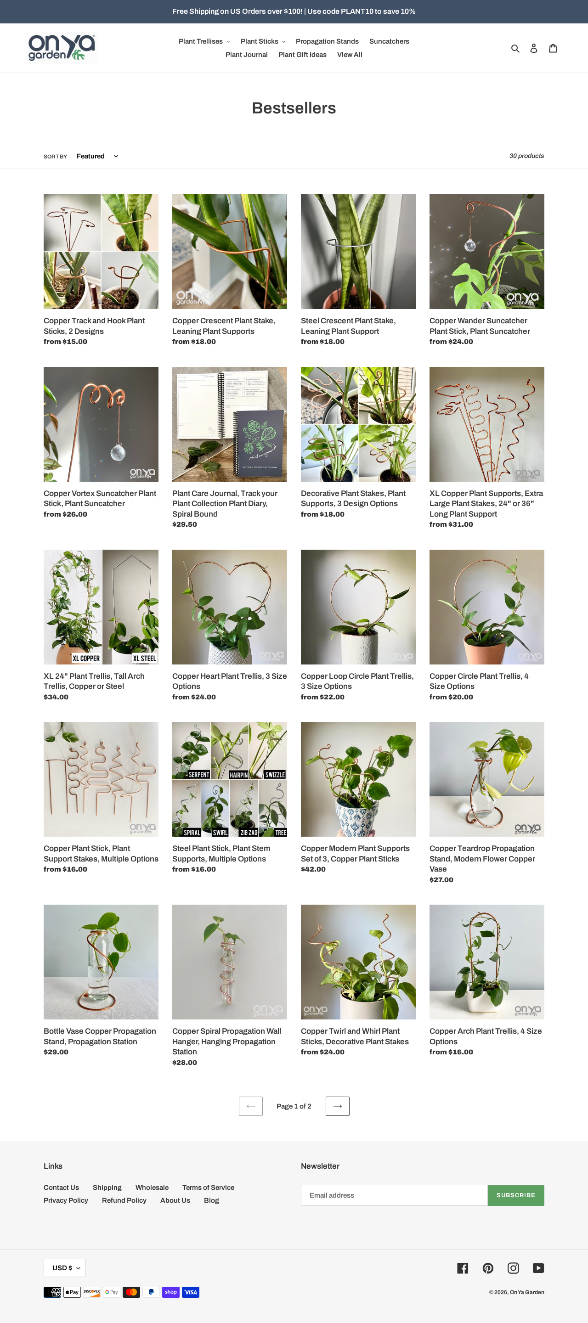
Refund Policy (124, 1200)
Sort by (55, 156)
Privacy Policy (66, 1200)
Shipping (107, 1187)
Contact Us (61, 1187)
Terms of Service (208, 1187)
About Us (175, 1200)
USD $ (62, 1268)
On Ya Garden (527, 1292)
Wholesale (152, 1187)
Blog (211, 1200)
